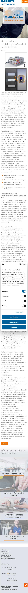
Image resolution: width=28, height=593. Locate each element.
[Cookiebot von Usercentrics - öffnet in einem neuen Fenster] (19, 264)
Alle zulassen (14, 317)
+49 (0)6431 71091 (8, 4)
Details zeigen (19, 312)
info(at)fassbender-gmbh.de (8, 558)
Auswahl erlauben (14, 322)
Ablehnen (14, 327)
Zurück (4, 443)
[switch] (24, 296)
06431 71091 (9, 555)
